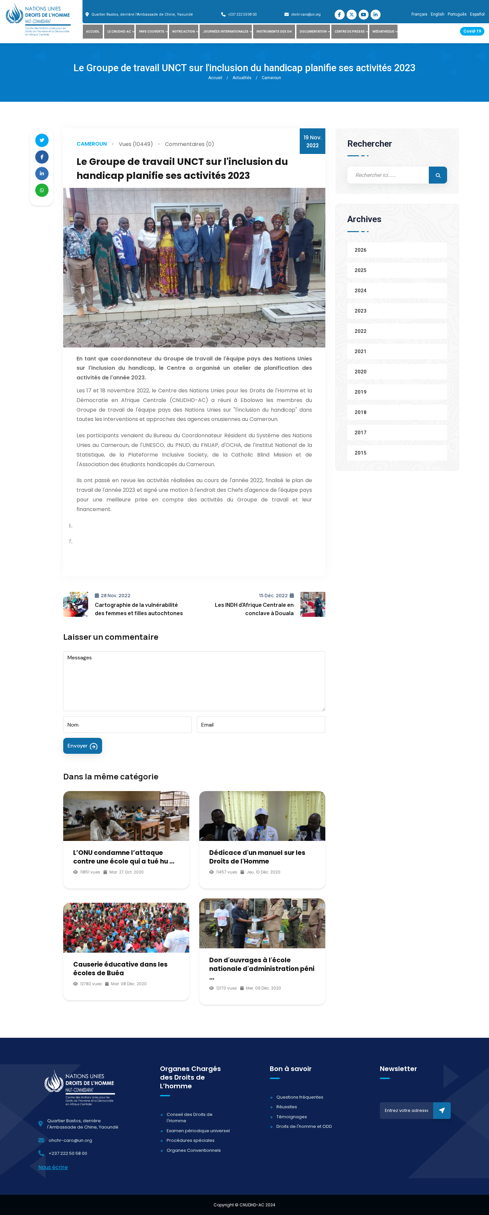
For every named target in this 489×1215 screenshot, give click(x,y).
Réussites (286, 1107)
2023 (361, 311)
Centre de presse (350, 31)
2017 (361, 432)
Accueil (92, 31)
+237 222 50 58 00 (242, 14)
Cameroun (92, 144)
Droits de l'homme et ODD (304, 1126)
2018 (361, 412)
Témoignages (291, 1117)
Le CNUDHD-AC (119, 31)
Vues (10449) (136, 144)
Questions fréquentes (299, 1097)
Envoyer (77, 745)
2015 (361, 453)
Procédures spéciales (191, 1140)
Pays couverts (151, 31)
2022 (361, 331)
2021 (361, 351)
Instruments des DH (274, 31)
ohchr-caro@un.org (306, 14)
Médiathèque (383, 31)
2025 (361, 270)
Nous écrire (53, 1167)
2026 (361, 250)
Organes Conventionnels (194, 1150)
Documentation (313, 31)
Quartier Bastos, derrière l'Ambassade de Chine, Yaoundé (142, 14)
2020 (361, 371)
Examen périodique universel (198, 1131)
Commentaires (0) (189, 144)
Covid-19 (472, 31)
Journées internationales (225, 31)
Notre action (183, 31)
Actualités (242, 77)
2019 (361, 392)
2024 (361, 290)
